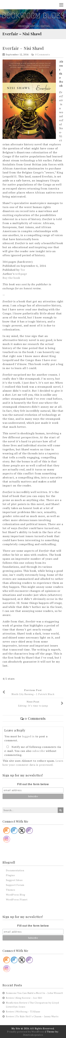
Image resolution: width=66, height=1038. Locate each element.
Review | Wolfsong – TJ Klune (23, 1011)
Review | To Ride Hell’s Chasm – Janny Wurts (32, 1016)
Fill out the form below (33, 784)
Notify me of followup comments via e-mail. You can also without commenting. (32, 751)
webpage (21, 274)
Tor (22, 270)
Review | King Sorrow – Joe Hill (24, 997)
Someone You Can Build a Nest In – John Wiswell (34, 993)
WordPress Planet (17, 899)
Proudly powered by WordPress (26, 1031)
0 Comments (42, 54)
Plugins (10, 875)
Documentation (15, 870)
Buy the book (11, 278)
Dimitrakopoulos (33, 1034)
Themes (10, 889)
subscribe (38, 751)
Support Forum (15, 884)
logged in (28, 736)
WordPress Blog (15, 894)
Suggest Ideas (14, 880)
